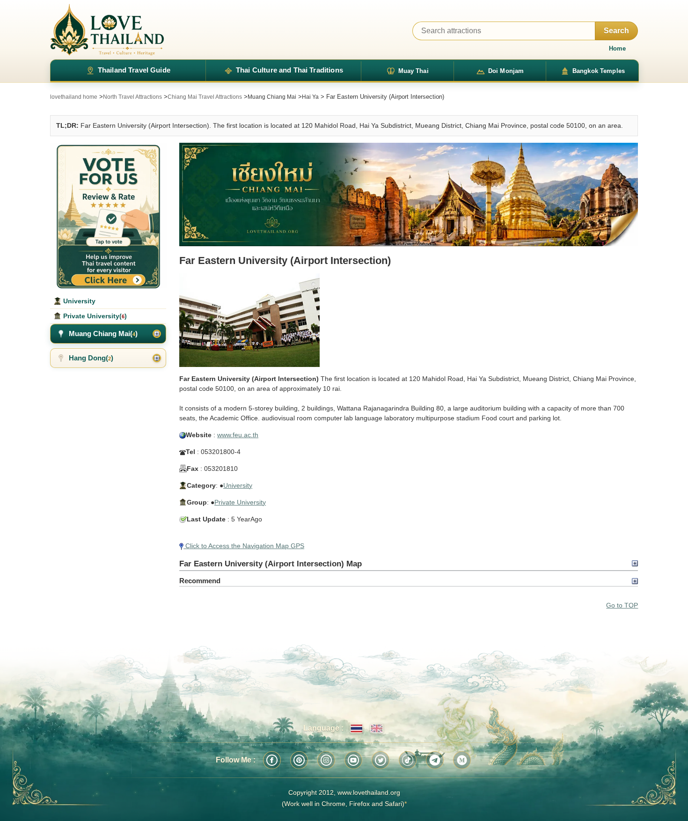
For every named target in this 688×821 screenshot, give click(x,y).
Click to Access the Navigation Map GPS (243, 546)
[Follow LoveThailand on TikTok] (408, 760)
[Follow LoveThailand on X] (380, 760)
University (237, 485)
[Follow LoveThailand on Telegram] (435, 760)
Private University (240, 502)
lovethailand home (73, 97)
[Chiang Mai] (408, 195)
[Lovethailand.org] (107, 30)
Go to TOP (622, 605)
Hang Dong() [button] (91, 358)
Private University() (94, 316)
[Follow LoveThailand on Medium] (462, 760)
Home (617, 48)
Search (616, 31)
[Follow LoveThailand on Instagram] (326, 760)
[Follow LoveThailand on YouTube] (353, 760)
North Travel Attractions (132, 97)
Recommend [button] (199, 581)
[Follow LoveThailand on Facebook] (272, 760)
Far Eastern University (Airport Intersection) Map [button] (270, 563)
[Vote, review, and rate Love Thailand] (108, 215)
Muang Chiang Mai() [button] (103, 333)
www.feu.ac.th (237, 435)
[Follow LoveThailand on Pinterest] (299, 760)
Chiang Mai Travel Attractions (205, 97)
